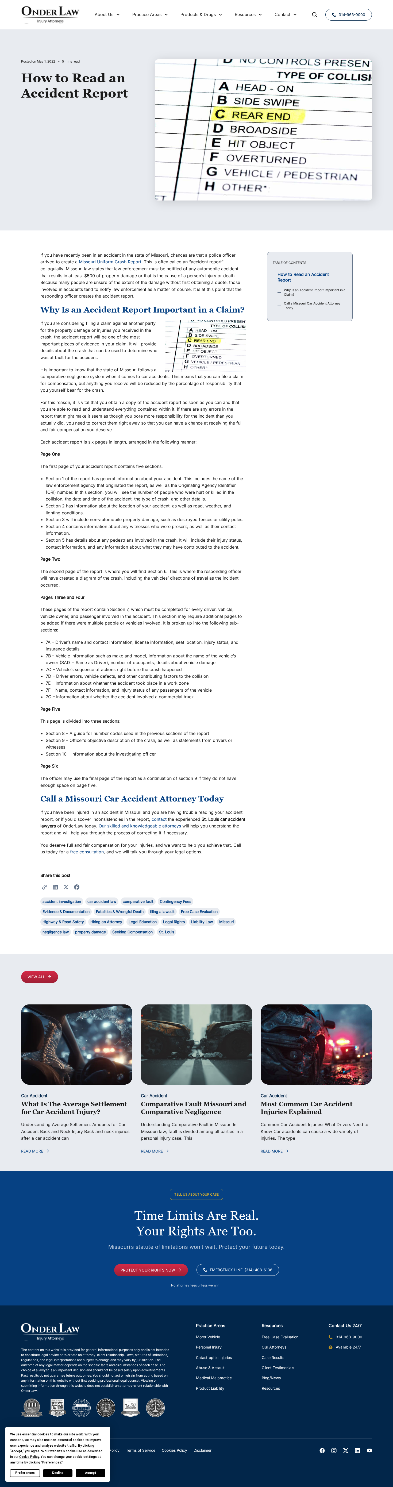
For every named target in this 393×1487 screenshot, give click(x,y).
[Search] (314, 14)
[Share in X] (66, 887)
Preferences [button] (51, 1462)
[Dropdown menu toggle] (118, 15)
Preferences (25, 1473)
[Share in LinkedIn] (55, 887)
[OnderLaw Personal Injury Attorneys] (50, 15)
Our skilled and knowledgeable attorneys (140, 826)
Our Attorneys (274, 1347)
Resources (271, 1388)
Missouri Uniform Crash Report (110, 261)
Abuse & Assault (210, 1367)
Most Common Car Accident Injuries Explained (307, 1107)
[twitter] (345, 1450)
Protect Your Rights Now (148, 1270)
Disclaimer (202, 1450)
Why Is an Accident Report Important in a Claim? (314, 292)
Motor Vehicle (208, 1337)
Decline (57, 1473)
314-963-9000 (352, 14)
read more (32, 1151)
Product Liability (210, 1388)
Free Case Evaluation (280, 1337)
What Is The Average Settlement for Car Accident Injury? (74, 1107)
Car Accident (34, 1095)
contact (159, 819)
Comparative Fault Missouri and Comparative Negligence (193, 1107)
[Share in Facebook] (76, 887)
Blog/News (271, 1378)
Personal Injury (209, 1347)
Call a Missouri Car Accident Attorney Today (312, 305)
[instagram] (334, 1450)
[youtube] (369, 1450)
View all (36, 976)
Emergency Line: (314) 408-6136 (241, 1270)
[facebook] (322, 1450)
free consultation (87, 851)
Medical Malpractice (214, 1378)
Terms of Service (140, 1450)
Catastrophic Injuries (214, 1357)
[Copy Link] (44, 887)
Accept (90, 1473)
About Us (104, 14)
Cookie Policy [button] (29, 1457)
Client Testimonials (278, 1367)
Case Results (273, 1357)
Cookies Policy (174, 1450)
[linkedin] (357, 1450)
